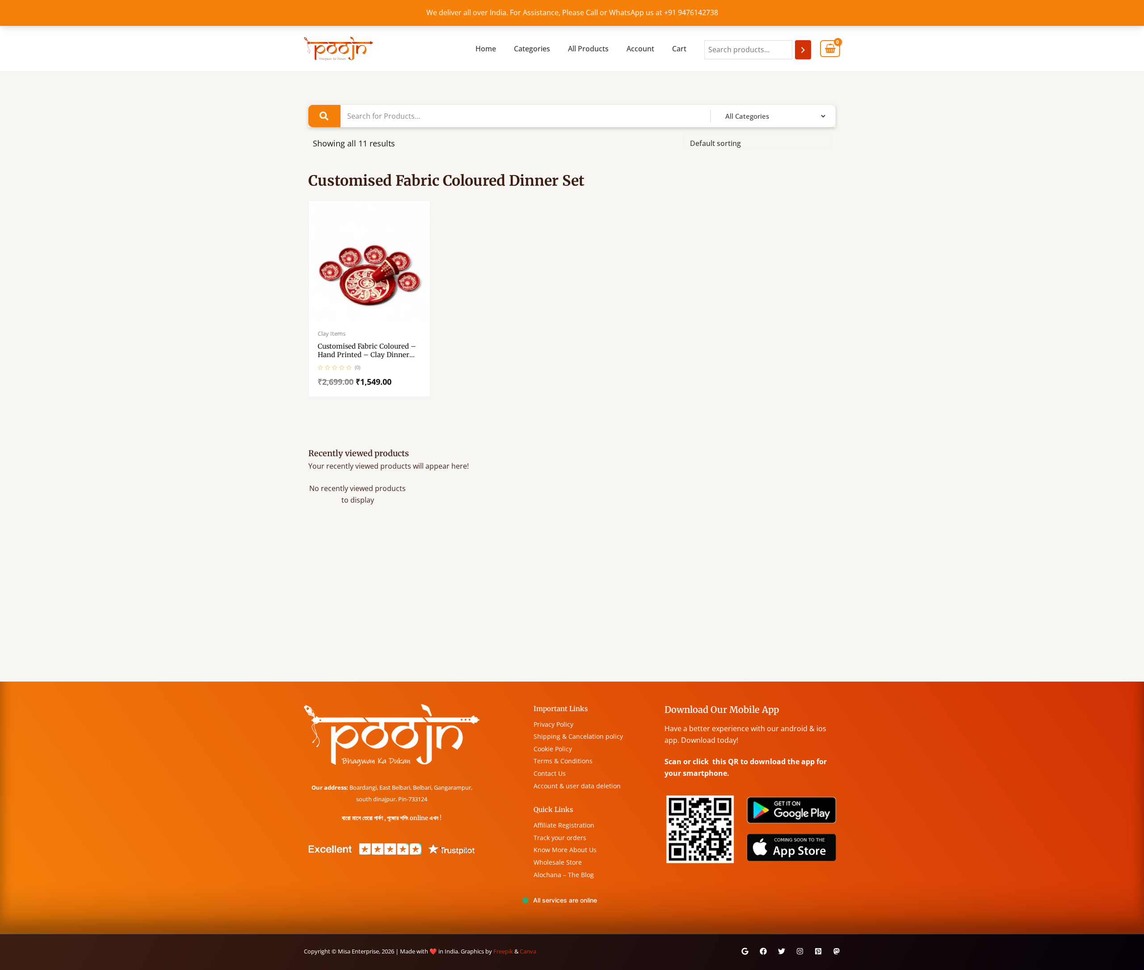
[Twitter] (781, 951)
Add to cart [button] (378, 320)
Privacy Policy (553, 724)
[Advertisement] (558, 614)
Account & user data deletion (577, 786)
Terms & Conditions (563, 761)
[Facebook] (763, 951)
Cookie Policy (553, 749)
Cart (679, 49)
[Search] (803, 49)
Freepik (503, 951)
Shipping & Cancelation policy (578, 736)
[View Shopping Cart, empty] (830, 49)
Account (640, 49)
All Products (588, 49)
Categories (532, 49)
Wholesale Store (558, 862)
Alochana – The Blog (564, 874)
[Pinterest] (818, 951)
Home (485, 49)
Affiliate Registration (564, 825)
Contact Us (550, 773)
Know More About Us (565, 849)
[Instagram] (799, 951)
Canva (528, 951)
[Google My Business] (745, 951)
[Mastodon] (836, 951)
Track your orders (560, 837)
